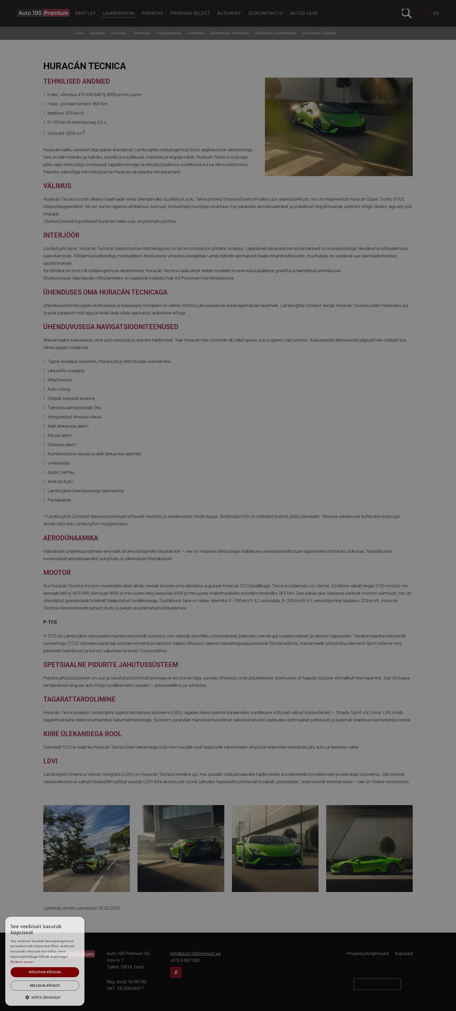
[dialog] (44, 961)
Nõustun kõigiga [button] (45, 972)
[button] (45, 997)
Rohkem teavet (22, 962)
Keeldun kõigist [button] (45, 985)
